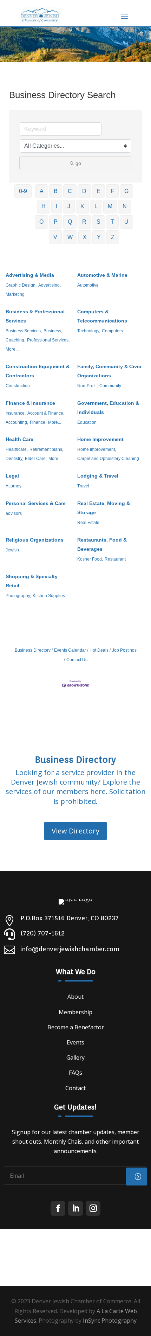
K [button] (82, 206)
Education (87, 422)
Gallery (75, 1057)
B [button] (56, 191)
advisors (14, 513)
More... (12, 349)
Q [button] (70, 222)
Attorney (13, 486)
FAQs (75, 1072)
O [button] (41, 222)
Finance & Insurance (30, 403)
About (75, 997)
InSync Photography (110, 1320)
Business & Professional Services (35, 316)
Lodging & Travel (97, 476)
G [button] (126, 191)
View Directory (75, 831)
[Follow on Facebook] (58, 1208)
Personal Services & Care (36, 503)
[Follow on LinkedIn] (75, 1208)
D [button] (84, 191)
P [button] (56, 222)
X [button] (85, 237)
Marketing (15, 294)
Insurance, (16, 413)
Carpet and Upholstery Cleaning (108, 458)
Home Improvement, (96, 449)
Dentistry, (14, 458)
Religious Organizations (35, 540)
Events (75, 1042)
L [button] (96, 206)
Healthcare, (17, 449)
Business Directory (33, 650)
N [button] (125, 206)
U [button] (126, 222)
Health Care (19, 439)
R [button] (84, 222)
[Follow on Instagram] (93, 1208)
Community (110, 385)
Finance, (38, 422)
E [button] (98, 191)
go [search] (78, 163)
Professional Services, (48, 340)
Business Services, (24, 330)
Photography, (18, 595)
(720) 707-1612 (42, 933)
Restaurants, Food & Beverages (102, 544)
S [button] (98, 222)
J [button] (68, 206)
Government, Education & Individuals (108, 407)
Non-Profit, (87, 385)
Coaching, (15, 340)
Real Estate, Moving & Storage (103, 507)
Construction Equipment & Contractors (38, 371)
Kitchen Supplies (49, 595)
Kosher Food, (90, 559)
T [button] (112, 222)
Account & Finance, (45, 413)
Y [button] (99, 237)
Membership (75, 1012)
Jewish (12, 550)
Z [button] (112, 237)
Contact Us (76, 659)
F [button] (112, 191)
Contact (75, 1088)
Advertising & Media (30, 275)
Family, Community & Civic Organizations (109, 371)
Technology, (88, 330)
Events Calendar (70, 650)
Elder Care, (36, 458)
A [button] (42, 191)
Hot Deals (99, 650)
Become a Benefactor (75, 1027)
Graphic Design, (21, 285)
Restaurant (115, 559)
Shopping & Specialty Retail (32, 581)
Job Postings (124, 650)
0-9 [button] (23, 191)
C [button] (70, 191)
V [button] (55, 237)
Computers (112, 330)
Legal (12, 476)
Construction (18, 385)
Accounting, (17, 422)
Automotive (88, 285)
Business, (53, 330)
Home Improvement (100, 439)
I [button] (56, 206)
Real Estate (88, 522)
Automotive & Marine (102, 275)
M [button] (110, 206)
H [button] (43, 206)
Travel (83, 486)
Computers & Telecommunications (102, 316)
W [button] (70, 237)
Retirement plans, (46, 449)
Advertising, (49, 285)
